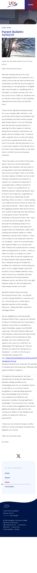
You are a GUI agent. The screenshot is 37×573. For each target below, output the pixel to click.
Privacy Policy (15, 527)
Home (4, 27)
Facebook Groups (9, 361)
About (7, 478)
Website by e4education (10, 522)
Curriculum (9, 487)
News (9, 27)
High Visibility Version (9, 525)
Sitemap (16, 529)
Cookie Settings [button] (8, 529)
